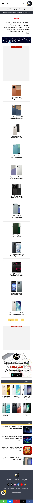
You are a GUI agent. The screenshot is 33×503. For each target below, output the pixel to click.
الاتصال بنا (18, 488)
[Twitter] (23, 501)
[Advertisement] (16, 64)
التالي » (10, 320)
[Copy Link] (16, 501)
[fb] (18, 484)
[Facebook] (29, 501)
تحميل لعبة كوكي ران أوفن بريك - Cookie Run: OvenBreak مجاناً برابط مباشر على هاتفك (12, 449)
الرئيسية (23, 9)
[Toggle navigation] (3, 3)
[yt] (22, 484)
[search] (6, 3)
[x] (8, 484)
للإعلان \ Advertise (9, 488)
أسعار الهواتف (16, 9)
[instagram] (15, 484)
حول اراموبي (25, 488)
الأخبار (9, 9)
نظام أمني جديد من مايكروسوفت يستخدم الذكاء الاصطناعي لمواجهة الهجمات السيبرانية (11, 438)
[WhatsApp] (3, 501)
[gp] (25, 484)
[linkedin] (10, 501)
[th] (12, 484)
